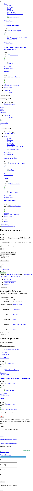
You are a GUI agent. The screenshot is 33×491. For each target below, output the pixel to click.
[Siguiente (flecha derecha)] (2, 490)
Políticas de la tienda (9, 282)
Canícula (7, 178)
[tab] (18, 279)
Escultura (10, 7)
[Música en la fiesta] (13, 149)
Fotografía (10, 10)
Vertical (15, 319)
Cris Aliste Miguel (15, 30)
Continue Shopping (9, 104)
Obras (5, 4)
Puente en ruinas (10, 201)
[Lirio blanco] (11, 349)
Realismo (17, 276)
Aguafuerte (26, 274)
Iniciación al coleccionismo (11, 85)
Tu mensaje (3, 475)
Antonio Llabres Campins (17, 163)
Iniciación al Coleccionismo (15, 14)
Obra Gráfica (11, 12)
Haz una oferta (5, 261)
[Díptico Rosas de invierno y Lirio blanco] (11, 370)
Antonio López (4, 269)
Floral (14, 329)
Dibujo (9, 9)
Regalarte (6, 84)
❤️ (2, 416)
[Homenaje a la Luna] (13, 17)
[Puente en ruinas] (12, 192)
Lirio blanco (4, 358)
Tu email (3, 465)
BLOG (1, 436)
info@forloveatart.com (10, 426)
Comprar (13, 254)
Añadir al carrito (5, 254)
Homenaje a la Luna (11, 25)
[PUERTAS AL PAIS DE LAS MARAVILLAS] (18, 39)
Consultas (6, 284)
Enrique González (15, 206)
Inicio (5, 219)
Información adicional (10, 281)
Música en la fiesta (10, 158)
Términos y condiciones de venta (8, 439)
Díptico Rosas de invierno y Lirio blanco (15, 378)
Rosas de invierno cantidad (8, 252)
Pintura (9, 5)
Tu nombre (3, 470)
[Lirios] (9, 390)
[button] (8, 22)
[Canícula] (10, 170)
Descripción (7, 279)
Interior (6, 72)
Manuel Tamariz (15, 77)
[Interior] (10, 63)
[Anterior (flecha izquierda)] (0, 490)
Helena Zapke (14, 55)
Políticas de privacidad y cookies (8, 443)
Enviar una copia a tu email (8, 485)
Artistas (6, 221)
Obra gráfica (16, 309)
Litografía (12, 276)
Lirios (2, 399)
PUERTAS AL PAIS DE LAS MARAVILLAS (15, 48)
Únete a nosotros (8, 87)
